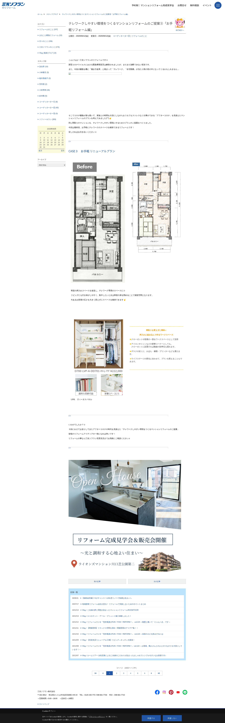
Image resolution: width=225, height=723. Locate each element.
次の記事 (157, 581)
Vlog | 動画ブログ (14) (47, 53)
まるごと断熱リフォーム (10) (50, 35)
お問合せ (182, 5)
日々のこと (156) (45, 41)
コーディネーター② (121, 36)
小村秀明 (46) (44, 90)
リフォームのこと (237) (48, 29)
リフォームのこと (139, 36)
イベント (207, 5)
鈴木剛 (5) (43, 96)
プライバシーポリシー (96, 716)
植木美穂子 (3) (45, 78)
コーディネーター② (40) (49, 108)
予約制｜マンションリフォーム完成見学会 (153, 5)
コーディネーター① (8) (48, 102)
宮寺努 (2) (43, 84)
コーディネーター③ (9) (48, 113)
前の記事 (97, 581)
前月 (40, 151)
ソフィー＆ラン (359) (47, 119)
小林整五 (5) (44, 72)
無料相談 (194, 5)
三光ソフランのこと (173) (49, 47)
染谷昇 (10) (43, 66)
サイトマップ (44, 704)
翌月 (62, 151)
